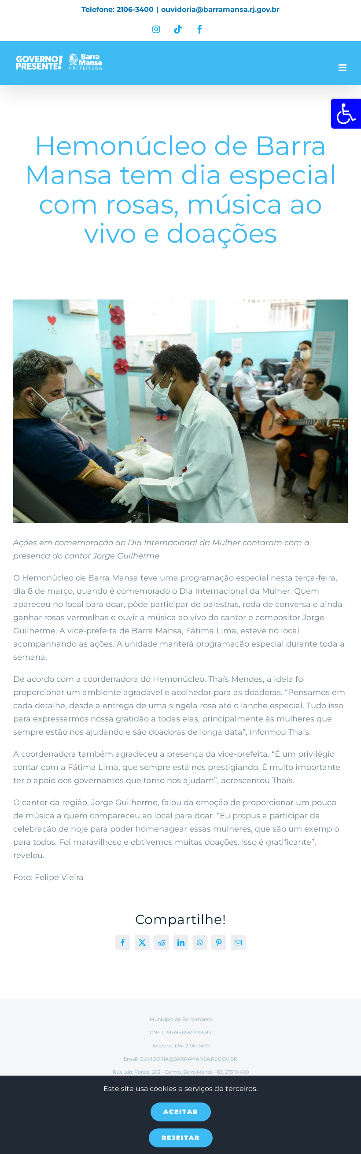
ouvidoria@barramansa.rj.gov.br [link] (220, 9)
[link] (346, 114)
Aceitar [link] (180, 1112)
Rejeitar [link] (181, 1138)
